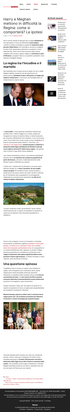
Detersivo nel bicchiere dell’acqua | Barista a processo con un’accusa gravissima (62, 78)
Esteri (36, 4)
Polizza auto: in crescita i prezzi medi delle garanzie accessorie (62, 26)
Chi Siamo (22, 409)
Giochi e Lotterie (25, 9)
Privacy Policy (38, 409)
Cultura (35, 9)
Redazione (30, 409)
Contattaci (48, 401)
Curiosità (54, 4)
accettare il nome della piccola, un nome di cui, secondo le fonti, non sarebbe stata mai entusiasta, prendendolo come (23, 246)
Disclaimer (47, 409)
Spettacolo (44, 4)
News (21, 4)
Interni (29, 4)
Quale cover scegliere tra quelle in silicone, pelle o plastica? (62, 37)
